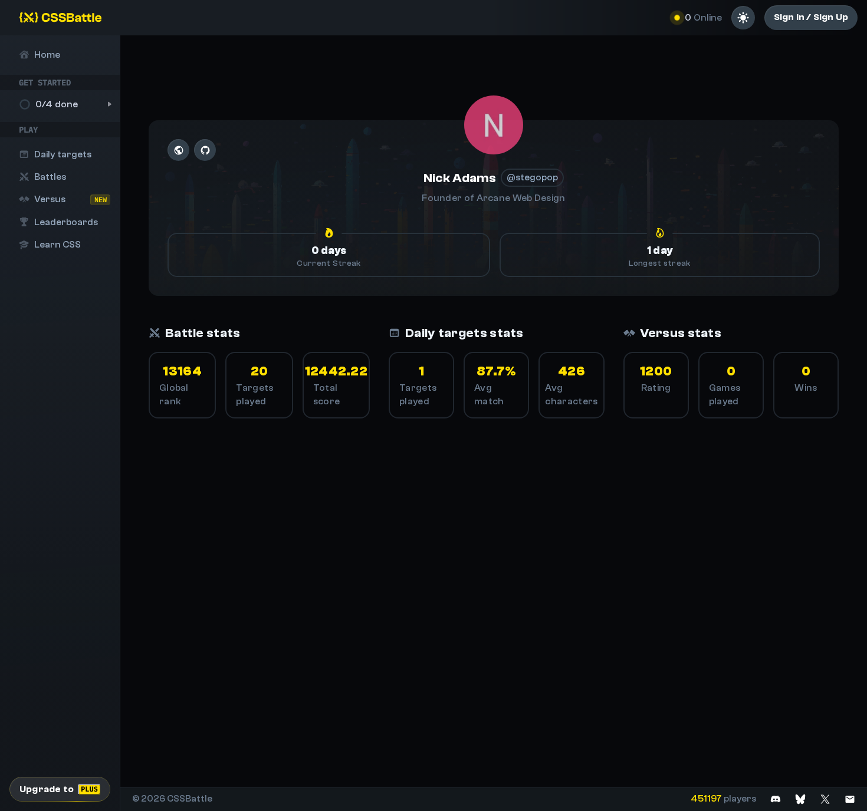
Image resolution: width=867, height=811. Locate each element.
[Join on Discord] (775, 799)
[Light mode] (743, 17)
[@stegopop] (493, 124)
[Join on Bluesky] (800, 799)
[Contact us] (850, 799)
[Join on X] (825, 799)
